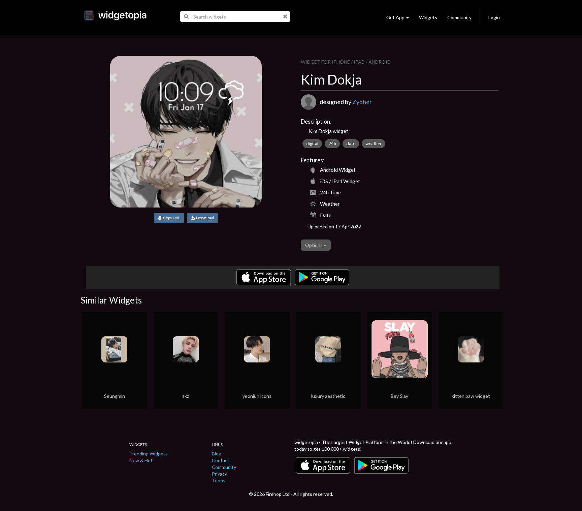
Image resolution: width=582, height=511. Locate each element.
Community (459, 17)
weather (373, 143)
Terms (218, 480)
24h (332, 143)
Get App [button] (395, 17)
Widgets (428, 17)
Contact (220, 460)
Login (494, 17)
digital (312, 143)
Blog (216, 453)
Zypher (362, 101)
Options (314, 245)
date (350, 143)
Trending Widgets (148, 453)
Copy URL (171, 217)
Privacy (219, 474)
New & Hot (141, 460)
